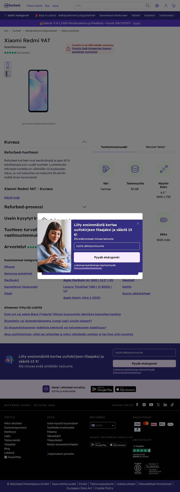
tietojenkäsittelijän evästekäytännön (76, 246)
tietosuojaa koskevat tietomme (107, 242)
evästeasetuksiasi (52, 242)
